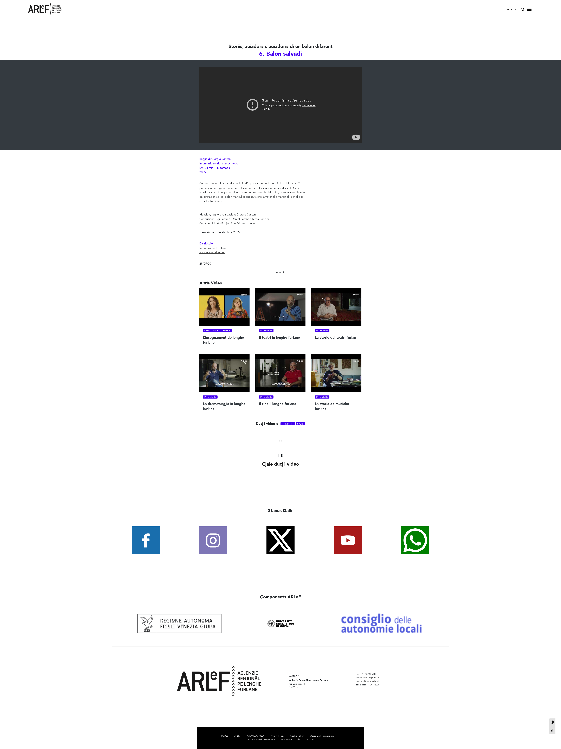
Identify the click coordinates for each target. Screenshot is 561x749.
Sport (300, 423)
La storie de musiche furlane (332, 406)
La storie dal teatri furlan (335, 337)
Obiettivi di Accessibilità (322, 735)
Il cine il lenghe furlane (277, 403)
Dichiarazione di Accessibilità (261, 739)
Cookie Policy (297, 735)
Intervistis (266, 330)
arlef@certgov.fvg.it (370, 681)
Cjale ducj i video (280, 464)
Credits (310, 739)
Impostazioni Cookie (291, 739)
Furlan (510, 9)
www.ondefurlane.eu (212, 252)
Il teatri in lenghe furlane (279, 337)
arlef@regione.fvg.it (371, 677)
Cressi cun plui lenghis (217, 330)
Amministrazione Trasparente (370, 688)
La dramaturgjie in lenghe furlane (224, 406)
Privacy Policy (277, 735)
